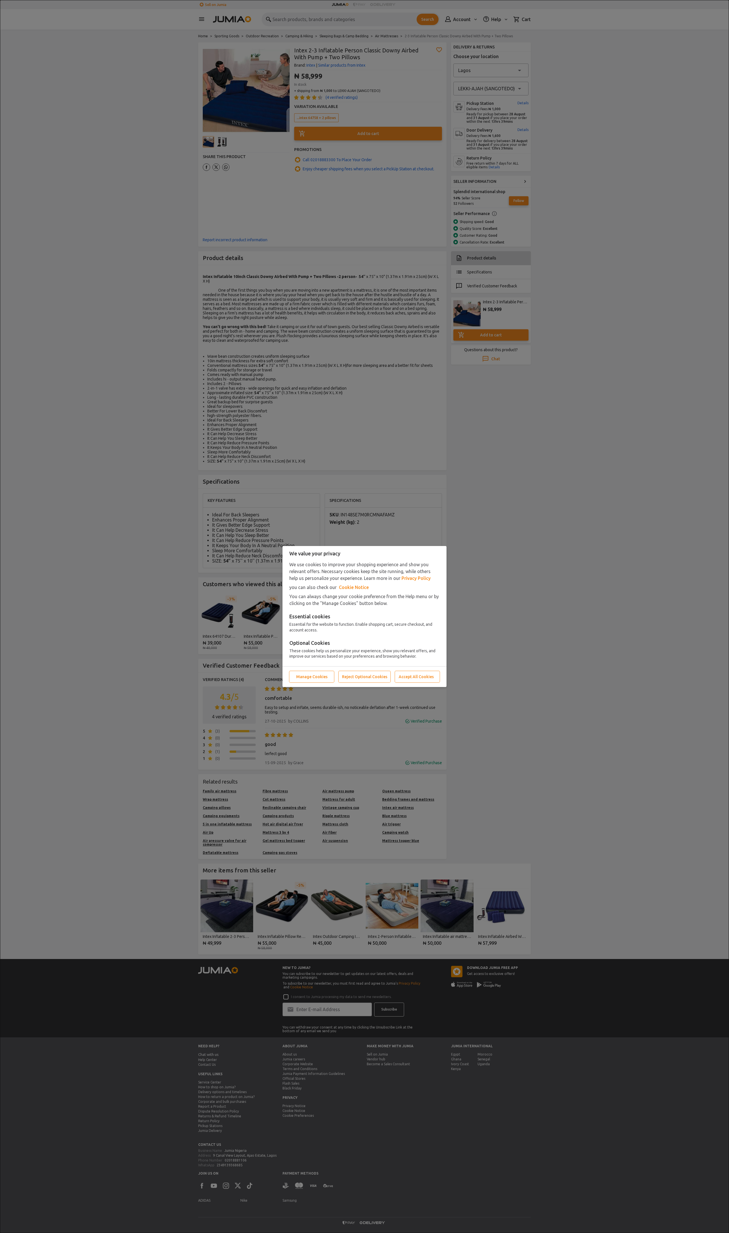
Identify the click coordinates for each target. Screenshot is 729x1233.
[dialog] (364, 616)
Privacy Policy (416, 578)
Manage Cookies (311, 676)
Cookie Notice (354, 587)
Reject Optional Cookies (364, 676)
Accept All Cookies (416, 676)
